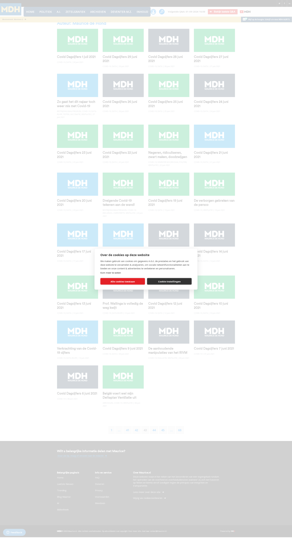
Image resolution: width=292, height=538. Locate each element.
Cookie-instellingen (169, 281)
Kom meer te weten (110, 272)
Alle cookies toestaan (123, 281)
